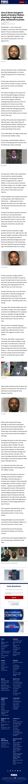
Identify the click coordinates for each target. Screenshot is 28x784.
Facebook (3, 703)
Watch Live (22, 2)
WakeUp (15, 660)
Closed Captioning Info (18, 732)
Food (14, 671)
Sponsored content (5, 747)
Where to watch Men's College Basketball (17, 754)
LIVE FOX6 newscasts (17, 682)
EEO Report (15, 728)
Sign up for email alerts (18, 721)
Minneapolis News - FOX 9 (5, 725)
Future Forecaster (17, 652)
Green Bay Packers (5, 682)
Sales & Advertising (4, 739)
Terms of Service (15, 604)
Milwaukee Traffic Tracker (16, 675)
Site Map (3, 657)
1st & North (3, 684)
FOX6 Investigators (5, 645)
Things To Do (16, 700)
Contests (15, 720)
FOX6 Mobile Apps (17, 723)
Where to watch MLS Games (17, 763)
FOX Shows (15, 694)
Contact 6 (3, 662)
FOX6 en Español (4, 655)
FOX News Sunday (17, 693)
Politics (2, 649)
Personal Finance (4, 667)
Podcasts (3, 648)
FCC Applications (16, 731)
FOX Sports (15, 690)
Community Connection (15, 708)
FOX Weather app (16, 647)
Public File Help (16, 729)
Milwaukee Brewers (5, 680)
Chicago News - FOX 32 (5, 722)
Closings (14, 651)
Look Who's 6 (16, 665)
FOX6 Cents (3, 664)
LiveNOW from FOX (17, 687)
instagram (13, 771)
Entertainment (4, 646)
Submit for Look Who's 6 (18, 663)
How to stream (16, 680)
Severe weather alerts (17, 640)
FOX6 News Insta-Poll (5, 651)
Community (16, 698)
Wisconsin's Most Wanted (4, 643)
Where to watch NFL (17, 742)
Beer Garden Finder (17, 701)
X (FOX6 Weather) (5, 715)
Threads (2, 707)
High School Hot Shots (6, 687)
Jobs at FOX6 (15, 726)
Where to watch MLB (17, 746)
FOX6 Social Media (4, 698)
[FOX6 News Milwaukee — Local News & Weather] (5, 2)
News (2, 639)
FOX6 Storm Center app (17, 643)
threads (15, 771)
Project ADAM (16, 706)
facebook (8, 771)
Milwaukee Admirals (5, 690)
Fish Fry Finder (16, 703)
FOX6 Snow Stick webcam (16, 654)
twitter (10, 771)
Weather (15, 639)
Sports (3, 679)
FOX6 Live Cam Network (16, 646)
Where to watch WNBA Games (18, 761)
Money (3, 660)
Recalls (2, 665)
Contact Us (16, 718)
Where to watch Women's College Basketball (16, 757)
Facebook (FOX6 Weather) (4, 713)
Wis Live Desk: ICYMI (17, 684)
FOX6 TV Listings (16, 685)
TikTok (2, 706)
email (20, 771)
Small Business (4, 670)
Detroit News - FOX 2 (5, 727)
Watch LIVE (16, 679)
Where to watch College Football (16, 744)
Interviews (15, 669)
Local (2, 640)
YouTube (3, 701)
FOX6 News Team (17, 725)
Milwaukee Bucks (4, 688)
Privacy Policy (15, 603)
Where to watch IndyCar (16, 751)
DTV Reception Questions (16, 735)
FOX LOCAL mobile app (5, 653)
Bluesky (2, 709)
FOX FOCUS (3, 745)
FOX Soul (15, 691)
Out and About (16, 668)
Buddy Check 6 (16, 704)
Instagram (3, 704)
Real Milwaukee (16, 666)
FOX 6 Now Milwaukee (5, 22)
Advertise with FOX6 (5, 743)
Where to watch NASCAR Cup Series (17, 748)
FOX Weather (16, 649)
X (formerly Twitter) (5, 710)
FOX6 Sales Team (5, 742)
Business (3, 668)
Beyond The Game (5, 685)
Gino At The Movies (17, 672)
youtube (18, 771)
